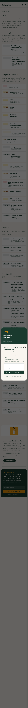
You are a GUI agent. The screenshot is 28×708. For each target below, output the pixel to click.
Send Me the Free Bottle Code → (14, 372)
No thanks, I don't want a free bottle (14, 376)
